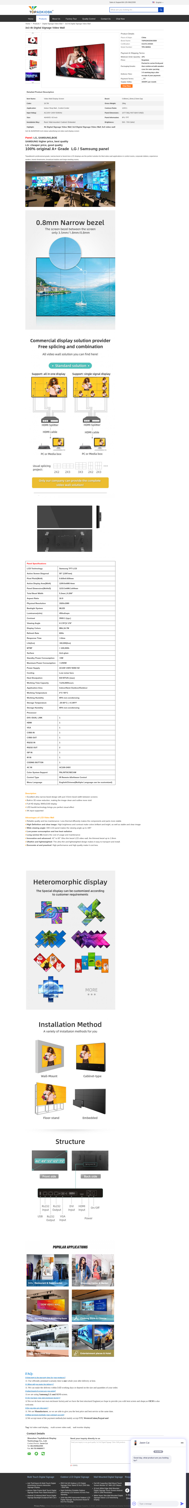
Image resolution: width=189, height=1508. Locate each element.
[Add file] (134, 1504)
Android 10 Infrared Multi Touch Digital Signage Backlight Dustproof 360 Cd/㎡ (42, 1497)
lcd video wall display (39, 1427)
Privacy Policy (39, 1506)
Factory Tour (71, 19)
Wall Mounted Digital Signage (108, 1477)
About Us (56, 19)
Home (30, 19)
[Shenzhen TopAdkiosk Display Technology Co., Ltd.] (40, 10)
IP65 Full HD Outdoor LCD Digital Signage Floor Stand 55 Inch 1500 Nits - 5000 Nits (75, 1485)
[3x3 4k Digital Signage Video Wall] (32, 52)
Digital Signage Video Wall (52, 24)
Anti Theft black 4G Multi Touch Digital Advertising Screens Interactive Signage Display (41, 1485)
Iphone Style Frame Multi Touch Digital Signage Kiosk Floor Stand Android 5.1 (41, 1491)
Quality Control (88, 19)
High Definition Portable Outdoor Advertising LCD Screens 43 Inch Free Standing (75, 1492)
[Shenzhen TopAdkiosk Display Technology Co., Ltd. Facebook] (127, 1491)
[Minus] (182, 1442)
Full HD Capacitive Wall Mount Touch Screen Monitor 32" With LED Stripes (108, 1484)
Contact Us (106, 19)
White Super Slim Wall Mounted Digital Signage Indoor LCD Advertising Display (108, 1498)
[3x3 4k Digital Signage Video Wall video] (80, 60)
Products (43, 19)
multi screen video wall (60, 1427)
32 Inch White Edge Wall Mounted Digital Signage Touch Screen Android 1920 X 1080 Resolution (108, 1490)
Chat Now (120, 19)
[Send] (182, 1504)
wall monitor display (81, 1427)
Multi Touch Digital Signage (40, 1477)
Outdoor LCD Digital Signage (74, 1477)
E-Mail (128, 1495)
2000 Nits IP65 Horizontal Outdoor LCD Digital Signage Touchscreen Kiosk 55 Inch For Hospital (75, 1500)
